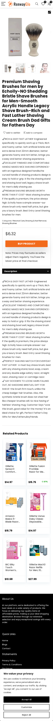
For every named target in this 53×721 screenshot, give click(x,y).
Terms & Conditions (12, 664)
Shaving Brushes (9, 223)
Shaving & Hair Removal (35, 221)
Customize (26, 707)
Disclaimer (7, 668)
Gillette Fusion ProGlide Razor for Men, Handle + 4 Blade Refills (37, 472)
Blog (4, 644)
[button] (49, 12)
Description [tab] (10, 271)
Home (5, 640)
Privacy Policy (8, 660)
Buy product (26, 243)
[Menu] (3, 4)
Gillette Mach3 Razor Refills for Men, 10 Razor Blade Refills (37, 570)
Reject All (26, 714)
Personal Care (19, 221)
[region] (26, 695)
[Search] (36, 4)
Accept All (27, 699)
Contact (6, 648)
